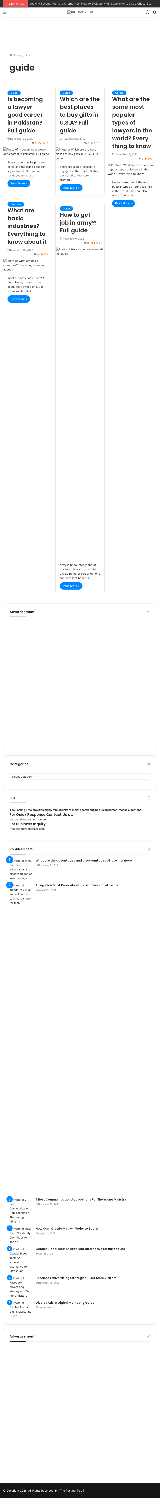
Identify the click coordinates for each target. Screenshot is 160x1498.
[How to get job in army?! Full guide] (80, 403)
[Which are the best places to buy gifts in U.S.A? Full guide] (80, 153)
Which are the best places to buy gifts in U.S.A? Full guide (80, 114)
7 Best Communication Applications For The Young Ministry (81, 1199)
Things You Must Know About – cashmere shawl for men (78, 885)
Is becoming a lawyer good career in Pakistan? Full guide (25, 114)
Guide (14, 92)
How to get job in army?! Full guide (78, 222)
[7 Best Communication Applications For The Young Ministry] (21, 1211)
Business (16, 204)
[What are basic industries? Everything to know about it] (27, 265)
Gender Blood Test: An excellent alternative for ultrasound (80, 1249)
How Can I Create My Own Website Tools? (67, 1228)
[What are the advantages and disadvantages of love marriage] (21, 869)
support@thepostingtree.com (29, 819)
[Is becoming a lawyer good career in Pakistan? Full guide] (27, 151)
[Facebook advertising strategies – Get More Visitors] (21, 1287)
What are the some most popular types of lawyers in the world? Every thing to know (132, 122)
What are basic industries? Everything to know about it (27, 226)
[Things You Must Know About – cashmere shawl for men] (21, 1039)
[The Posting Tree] (80, 12)
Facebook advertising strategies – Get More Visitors (76, 1278)
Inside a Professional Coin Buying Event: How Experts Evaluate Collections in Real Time (86, 3)
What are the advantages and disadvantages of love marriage (84, 860)
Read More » (19, 183)
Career (119, 92)
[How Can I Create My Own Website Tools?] (21, 1235)
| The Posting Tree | (71, 1490)
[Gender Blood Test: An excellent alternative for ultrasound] (21, 1260)
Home (16, 55)
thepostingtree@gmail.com (27, 828)
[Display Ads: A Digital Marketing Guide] (21, 1309)
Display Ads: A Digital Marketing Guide (65, 1303)
